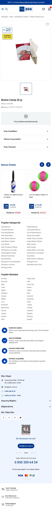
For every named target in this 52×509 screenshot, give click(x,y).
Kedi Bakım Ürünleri (8, 241)
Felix (28, 293)
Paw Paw (4, 281)
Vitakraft (30, 310)
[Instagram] (14, 417)
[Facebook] (3, 417)
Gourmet (30, 296)
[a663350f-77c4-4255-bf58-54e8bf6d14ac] (26, 430)
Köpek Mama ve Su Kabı (35, 250)
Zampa (3, 313)
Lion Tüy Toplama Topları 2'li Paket (38, 196)
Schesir (29, 308)
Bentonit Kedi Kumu (8, 256)
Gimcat (3, 296)
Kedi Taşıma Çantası (8, 238)
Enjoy (29, 302)
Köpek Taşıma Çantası (35, 238)
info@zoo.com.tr (26, 446)
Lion (2, 302)
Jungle (29, 305)
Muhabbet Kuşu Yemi (34, 264)
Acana (29, 287)
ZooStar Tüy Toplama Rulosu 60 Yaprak (13, 196)
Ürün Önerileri (10, 147)
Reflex (3, 299)
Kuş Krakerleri (6, 259)
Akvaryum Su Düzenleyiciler (10, 262)
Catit (2, 319)
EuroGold (4, 305)
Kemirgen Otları (6, 267)
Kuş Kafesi (30, 256)
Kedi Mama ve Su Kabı (9, 250)
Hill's (28, 281)
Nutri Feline (5, 308)
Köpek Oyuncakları (33, 235)
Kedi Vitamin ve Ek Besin (35, 253)
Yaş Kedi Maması (7, 230)
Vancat (3, 310)
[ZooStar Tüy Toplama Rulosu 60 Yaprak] (13, 181)
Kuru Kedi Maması (7, 233)
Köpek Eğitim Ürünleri (8, 253)
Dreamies (30, 299)
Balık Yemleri (31, 244)
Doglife (29, 319)
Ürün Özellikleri (10, 131)
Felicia (29, 290)
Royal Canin (31, 278)
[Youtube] (20, 417)
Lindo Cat (30, 284)
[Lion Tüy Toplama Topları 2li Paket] (38, 181)
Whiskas (4, 293)
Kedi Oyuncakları (7, 235)
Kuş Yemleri (5, 244)
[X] (9, 417)
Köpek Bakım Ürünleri (34, 241)
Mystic (3, 290)
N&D (2, 284)
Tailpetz (29, 313)
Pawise (3, 316)
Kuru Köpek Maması (34, 233)
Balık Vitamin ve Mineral (35, 259)
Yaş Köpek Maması (33, 230)
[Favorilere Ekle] (47, 24)
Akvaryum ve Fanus (8, 264)
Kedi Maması (5, 227)
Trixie (3, 287)
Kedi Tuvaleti (31, 247)
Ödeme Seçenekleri (12, 139)
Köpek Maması (32, 227)
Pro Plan (4, 278)
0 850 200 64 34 (26, 462)
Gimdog (30, 316)
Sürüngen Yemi (32, 262)
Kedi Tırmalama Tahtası (9, 247)
